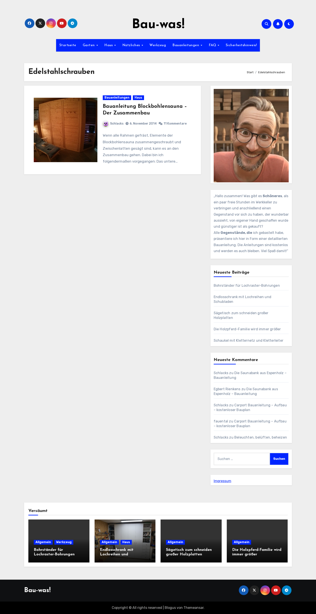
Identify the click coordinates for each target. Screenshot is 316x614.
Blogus (170, 608)
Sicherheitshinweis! (241, 45)
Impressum (222, 481)
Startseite (67, 45)
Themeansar (194, 608)
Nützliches (131, 45)
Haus (109, 45)
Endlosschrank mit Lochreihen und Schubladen (116, 554)
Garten (89, 45)
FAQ (213, 45)
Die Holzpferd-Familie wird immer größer (247, 329)
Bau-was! (158, 24)
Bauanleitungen (186, 45)
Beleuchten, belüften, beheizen (260, 437)
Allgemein (43, 542)
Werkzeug (157, 45)
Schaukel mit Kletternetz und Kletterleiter (248, 340)
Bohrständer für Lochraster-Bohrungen (247, 285)
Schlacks (117, 123)
